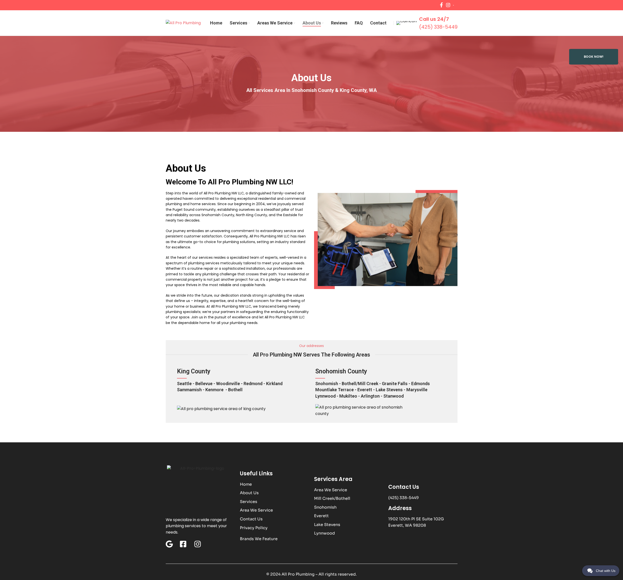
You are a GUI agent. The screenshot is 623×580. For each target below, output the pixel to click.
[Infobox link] (457, 5)
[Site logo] (183, 22)
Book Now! (593, 56)
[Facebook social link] (441, 5)
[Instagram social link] (448, 5)
